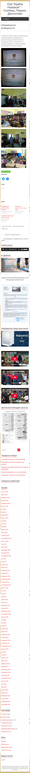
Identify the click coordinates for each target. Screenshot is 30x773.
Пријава (3, 741)
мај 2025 (3, 512)
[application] (15, 249)
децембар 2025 (6, 503)
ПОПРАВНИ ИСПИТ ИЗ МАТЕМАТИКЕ (13, 459)
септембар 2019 (6, 646)
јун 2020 (3, 623)
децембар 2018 (6, 669)
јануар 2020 (4, 637)
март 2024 (4, 532)
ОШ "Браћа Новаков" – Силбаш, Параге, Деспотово (15, 8)
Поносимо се (5, 726)
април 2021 (4, 599)
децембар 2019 (6, 640)
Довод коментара (6, 747)
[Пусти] (3, 249)
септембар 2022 (6, 556)
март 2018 (4, 692)
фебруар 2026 (5, 497)
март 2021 (4, 602)
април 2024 (4, 529)
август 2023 (4, 541)
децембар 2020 (6, 611)
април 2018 (4, 690)
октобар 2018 (5, 675)
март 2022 (4, 567)
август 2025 (4, 506)
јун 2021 (3, 593)
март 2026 (4, 494)
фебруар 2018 (5, 695)
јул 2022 (3, 558)
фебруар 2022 (5, 570)
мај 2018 (3, 687)
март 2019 (4, 660)
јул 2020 (3, 620)
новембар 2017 (6, 704)
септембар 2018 (6, 678)
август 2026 (4, 491)
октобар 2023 (5, 535)
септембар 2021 (6, 585)
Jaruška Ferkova (8, 226)
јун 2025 (3, 509)
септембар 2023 (6, 538)
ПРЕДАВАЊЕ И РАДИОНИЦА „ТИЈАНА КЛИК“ (14, 239)
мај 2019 (3, 655)
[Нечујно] (22, 249)
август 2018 (4, 681)
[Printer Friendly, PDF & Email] (5, 171)
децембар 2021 (6, 576)
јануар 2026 (4, 500)
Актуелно (4, 714)
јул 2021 (3, 591)
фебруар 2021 (5, 605)
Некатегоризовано (7, 720)
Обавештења (5, 723)
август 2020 (4, 617)
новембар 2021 (6, 579)
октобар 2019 (5, 643)
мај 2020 (3, 625)
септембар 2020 (6, 614)
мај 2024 (3, 526)
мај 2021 (3, 596)
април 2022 (4, 564)
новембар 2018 (6, 672)
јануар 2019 (4, 666)
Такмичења (4, 731)
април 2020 (4, 628)
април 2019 (4, 658)
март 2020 (4, 631)
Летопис (6, 228)
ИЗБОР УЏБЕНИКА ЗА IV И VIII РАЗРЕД (13, 472)
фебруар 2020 (5, 634)
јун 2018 (3, 684)
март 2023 (4, 547)
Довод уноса (5, 744)
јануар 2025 (4, 515)
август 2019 (4, 649)
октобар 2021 (5, 582)
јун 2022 (3, 561)
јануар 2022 (4, 573)
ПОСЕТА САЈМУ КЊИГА (11, 234)
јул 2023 (3, 544)
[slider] (25, 249)
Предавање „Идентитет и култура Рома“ (20, 208)
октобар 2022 (5, 553)
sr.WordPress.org (6, 750)
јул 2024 (3, 521)
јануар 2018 (4, 698)
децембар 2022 (6, 550)
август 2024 (4, 518)
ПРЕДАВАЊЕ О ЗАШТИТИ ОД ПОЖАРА (5, 208)
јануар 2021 (4, 608)
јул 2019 (3, 652)
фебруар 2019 (5, 663)
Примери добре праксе (8, 728)
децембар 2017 (6, 701)
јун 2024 (3, 523)
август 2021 (4, 588)
